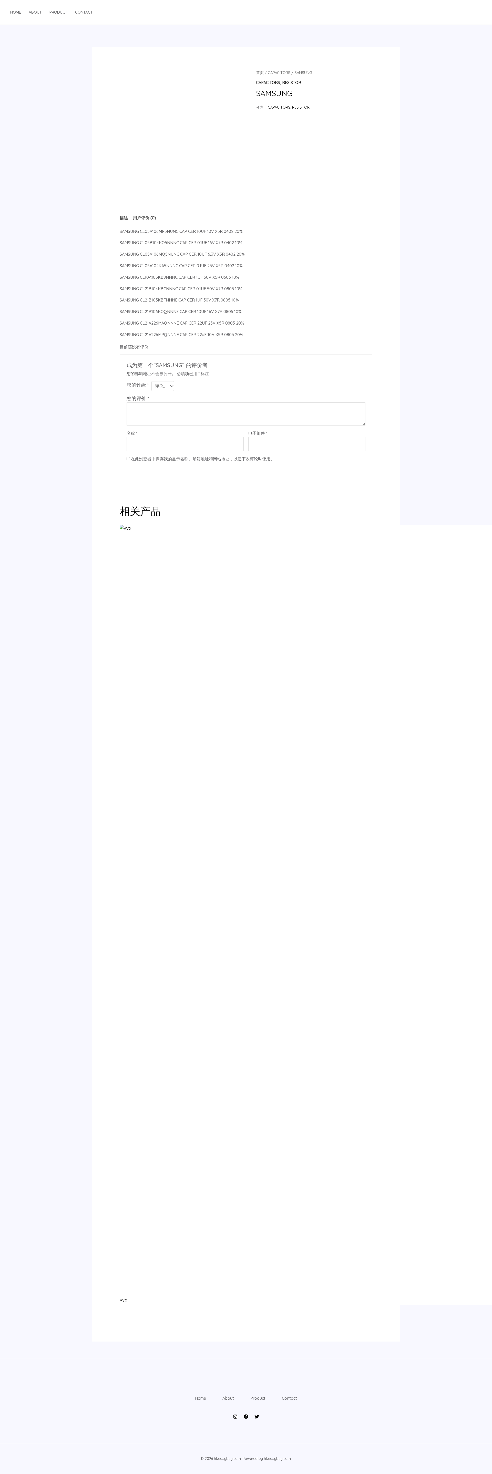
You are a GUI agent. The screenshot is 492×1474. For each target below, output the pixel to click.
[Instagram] (235, 1416)
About (35, 12)
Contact (84, 12)
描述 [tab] (124, 217)
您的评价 (138, 398)
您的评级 (138, 385)
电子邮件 (257, 433)
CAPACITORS (279, 72)
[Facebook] (246, 1416)
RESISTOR (291, 82)
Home (15, 12)
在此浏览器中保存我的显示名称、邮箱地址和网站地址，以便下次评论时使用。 (202, 458)
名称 (132, 433)
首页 (260, 72)
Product (58, 12)
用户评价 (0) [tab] (144, 217)
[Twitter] (256, 1416)
